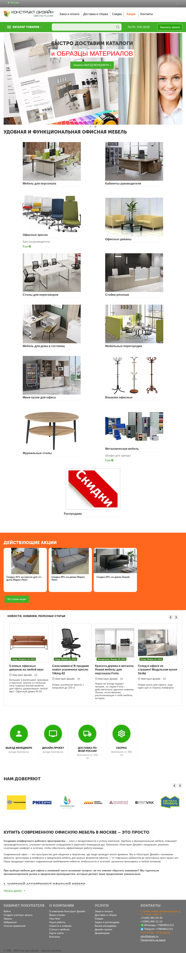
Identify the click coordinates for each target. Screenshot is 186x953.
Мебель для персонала (39, 183)
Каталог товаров (26, 27)
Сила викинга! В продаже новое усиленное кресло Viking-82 (27, 669)
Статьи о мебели (59, 929)
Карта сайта (56, 933)
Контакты (146, 14)
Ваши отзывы (57, 914)
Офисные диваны (118, 239)
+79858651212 (165, 925)
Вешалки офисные (119, 397)
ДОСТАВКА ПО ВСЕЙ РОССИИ (87, 749)
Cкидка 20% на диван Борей (113, 577)
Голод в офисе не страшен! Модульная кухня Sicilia (114, 669)
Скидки (117, 14)
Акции (131, 14)
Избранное (10, 922)
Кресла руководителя (36, 241)
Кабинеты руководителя (123, 183)
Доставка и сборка (95, 14)
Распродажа (73, 513)
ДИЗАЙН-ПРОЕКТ (53, 747)
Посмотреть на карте (153, 939)
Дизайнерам (102, 933)
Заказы (8, 918)
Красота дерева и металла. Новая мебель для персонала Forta (71, 669)
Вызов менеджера (105, 925)
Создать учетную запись (18, 914)
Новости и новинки (60, 925)
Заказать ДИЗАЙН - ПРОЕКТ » (27, 65)
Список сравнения (15, 925)
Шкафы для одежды (118, 455)
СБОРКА (121, 747)
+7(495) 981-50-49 (151, 917)
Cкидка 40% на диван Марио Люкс (68, 578)
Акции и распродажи (107, 922)
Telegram (149, 928)
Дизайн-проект (103, 929)
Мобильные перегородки (123, 346)
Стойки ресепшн (117, 294)
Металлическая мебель (122, 448)
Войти (7, 911)
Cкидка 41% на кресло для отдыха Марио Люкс (24, 578)
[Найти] (118, 27)
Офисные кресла (35, 234)
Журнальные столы (37, 453)
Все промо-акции (16, 599)
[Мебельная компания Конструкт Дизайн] (29, 14)
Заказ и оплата (69, 14)
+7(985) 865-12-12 (151, 921)
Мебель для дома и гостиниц (44, 346)
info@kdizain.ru (149, 936)
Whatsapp (150, 925)
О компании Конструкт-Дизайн (67, 911)
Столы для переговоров (40, 294)
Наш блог (54, 918)
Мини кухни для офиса (39, 397)
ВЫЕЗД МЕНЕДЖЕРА (19, 747)
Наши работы (57, 922)
